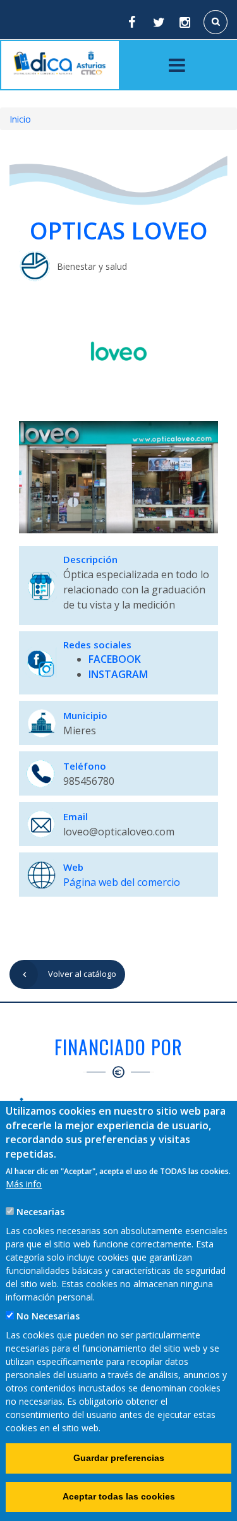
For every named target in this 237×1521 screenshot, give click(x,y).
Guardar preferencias (118, 1458)
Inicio (20, 119)
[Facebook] (131, 22)
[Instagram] (186, 22)
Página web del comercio (121, 882)
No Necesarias (48, 1316)
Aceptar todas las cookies (119, 1496)
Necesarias (40, 1212)
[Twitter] (159, 22)
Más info (24, 1184)
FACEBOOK (114, 659)
